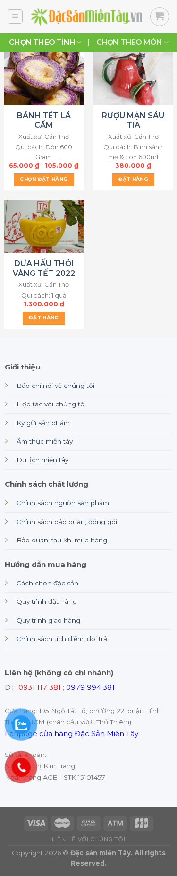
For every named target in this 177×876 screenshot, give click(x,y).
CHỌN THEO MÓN (129, 42)
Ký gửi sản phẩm (43, 423)
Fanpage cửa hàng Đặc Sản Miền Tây (71, 733)
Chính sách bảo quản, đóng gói (67, 521)
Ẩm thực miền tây (45, 441)
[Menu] (15, 16)
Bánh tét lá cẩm (44, 120)
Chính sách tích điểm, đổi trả (62, 639)
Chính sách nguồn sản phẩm (63, 503)
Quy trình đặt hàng (47, 601)
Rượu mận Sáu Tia (133, 120)
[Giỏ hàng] (159, 16)
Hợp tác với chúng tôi (51, 404)
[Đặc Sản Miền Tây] (86, 17)
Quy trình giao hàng (48, 620)
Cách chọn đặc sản (47, 583)
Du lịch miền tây (42, 460)
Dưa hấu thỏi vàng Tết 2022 (44, 268)
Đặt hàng (133, 179)
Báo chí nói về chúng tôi (55, 385)
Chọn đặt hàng (43, 179)
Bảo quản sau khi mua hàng (62, 540)
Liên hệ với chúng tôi (88, 839)
